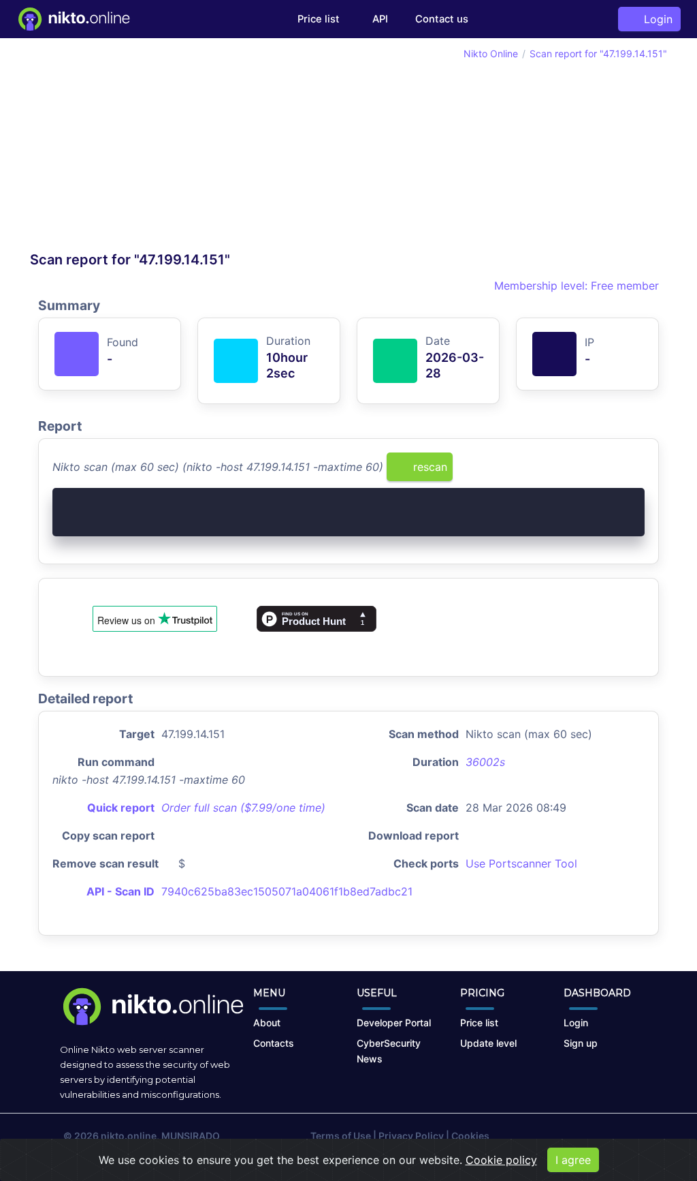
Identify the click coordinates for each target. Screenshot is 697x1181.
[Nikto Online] (73, 19)
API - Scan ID (120, 891)
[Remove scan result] (636, 471)
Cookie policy (501, 1160)
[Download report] (613, 471)
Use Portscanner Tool (521, 863)
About (266, 1022)
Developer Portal (394, 1022)
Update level (488, 1043)
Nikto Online (491, 53)
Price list (318, 19)
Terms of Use (340, 1135)
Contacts (273, 1043)
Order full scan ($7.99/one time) (243, 807)
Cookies (470, 1135)
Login (654, 19)
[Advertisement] (189, 148)
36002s (485, 762)
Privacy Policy (411, 1135)
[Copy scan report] (591, 471)
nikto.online (129, 1135)
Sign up (581, 1043)
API (379, 19)
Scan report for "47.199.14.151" (598, 53)
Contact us (441, 19)
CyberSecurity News (389, 1050)
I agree (573, 1160)
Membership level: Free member (575, 285)
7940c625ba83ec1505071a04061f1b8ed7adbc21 (286, 891)
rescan (428, 467)
